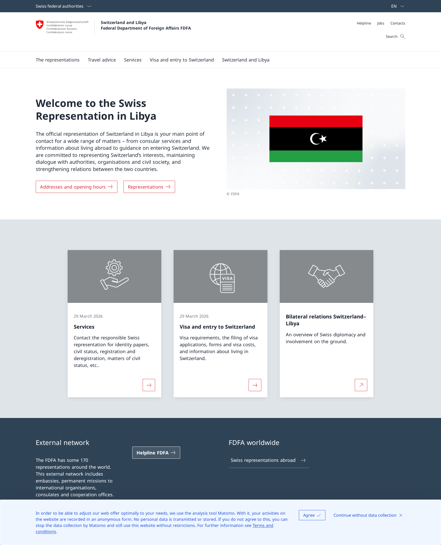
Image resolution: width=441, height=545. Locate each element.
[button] (58, 60)
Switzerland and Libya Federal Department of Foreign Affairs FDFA (146, 25)
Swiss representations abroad (263, 460)
